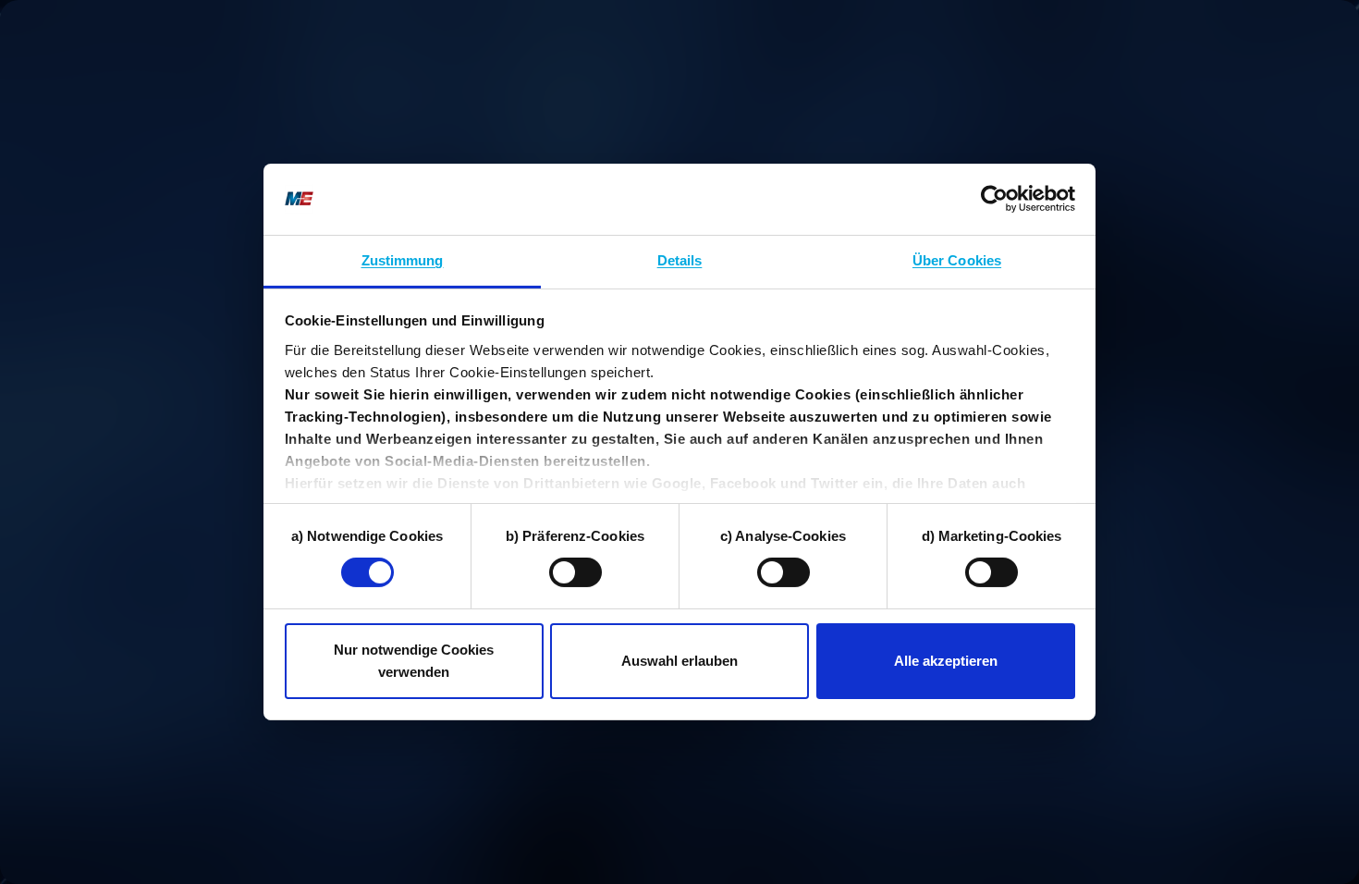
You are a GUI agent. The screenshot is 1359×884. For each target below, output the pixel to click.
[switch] (575, 572)
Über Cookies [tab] (956, 260)
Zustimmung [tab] (402, 260)
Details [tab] (680, 260)
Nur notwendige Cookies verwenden (414, 661)
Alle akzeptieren (946, 661)
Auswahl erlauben (679, 661)
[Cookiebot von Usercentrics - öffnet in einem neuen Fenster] (994, 199)
